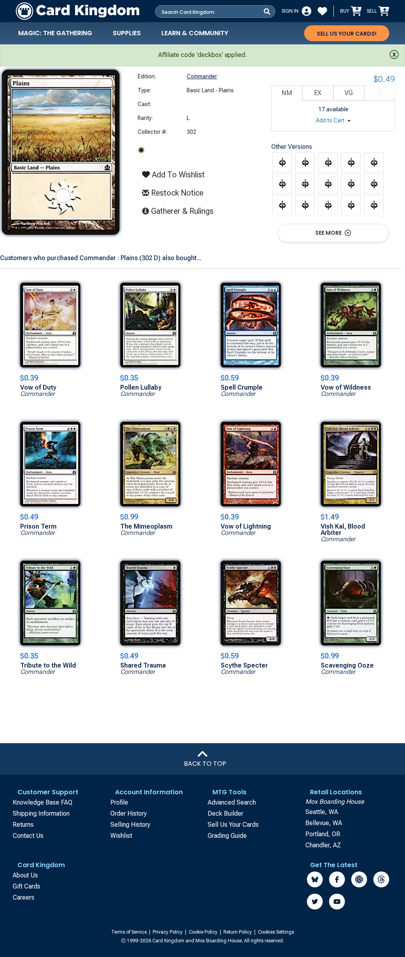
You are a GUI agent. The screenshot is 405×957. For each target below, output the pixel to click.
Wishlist (121, 835)
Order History (128, 813)
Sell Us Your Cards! (347, 34)
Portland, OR (322, 834)
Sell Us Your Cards (233, 824)
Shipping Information (41, 813)
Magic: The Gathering (55, 33)
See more (329, 233)
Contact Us (28, 835)
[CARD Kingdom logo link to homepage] (77, 11)
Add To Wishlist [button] (177, 174)
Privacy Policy (168, 932)
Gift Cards (26, 886)
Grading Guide (227, 835)
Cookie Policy (204, 932)
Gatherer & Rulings (184, 211)
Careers (23, 897)
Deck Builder (225, 813)
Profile (119, 802)
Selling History (130, 824)
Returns (23, 824)
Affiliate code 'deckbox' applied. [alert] (202, 55)
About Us (25, 875)
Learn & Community (194, 33)
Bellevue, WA (323, 823)
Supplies (127, 33)
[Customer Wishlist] (322, 11)
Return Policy (238, 932)
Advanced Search (232, 802)
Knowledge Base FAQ (42, 802)
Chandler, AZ (323, 845)
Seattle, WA (321, 812)
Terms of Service (129, 932)
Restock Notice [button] (176, 193)
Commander (202, 76)
